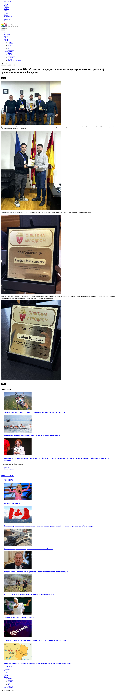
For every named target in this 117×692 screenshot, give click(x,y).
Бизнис (6, 39)
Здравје (10, 59)
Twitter (6, 6)
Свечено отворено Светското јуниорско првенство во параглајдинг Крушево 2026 (34, 412)
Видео (6, 15)
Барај (2, 28)
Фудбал (10, 42)
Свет (5, 37)
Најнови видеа (8, 480)
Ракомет (10, 45)
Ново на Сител (7, 475)
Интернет (10, 57)
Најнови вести (8, 479)
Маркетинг (7, 21)
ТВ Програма (8, 16)
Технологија (11, 56)
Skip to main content (6, 1)
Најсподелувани (9, 469)
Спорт (6, 40)
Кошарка (10, 43)
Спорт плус (11, 50)
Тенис (9, 47)
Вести (6, 13)
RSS (5, 10)
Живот (9, 53)
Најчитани (7, 467)
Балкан (6, 36)
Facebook (6, 4)
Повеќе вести (8, 666)
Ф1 (8, 48)
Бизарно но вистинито (14, 60)
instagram (6, 7)
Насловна (7, 33)
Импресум (7, 19)
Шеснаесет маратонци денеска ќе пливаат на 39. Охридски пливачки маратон (33, 435)
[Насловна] (9, 26)
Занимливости (8, 51)
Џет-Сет (10, 54)
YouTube (6, 9)
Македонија (7, 34)
